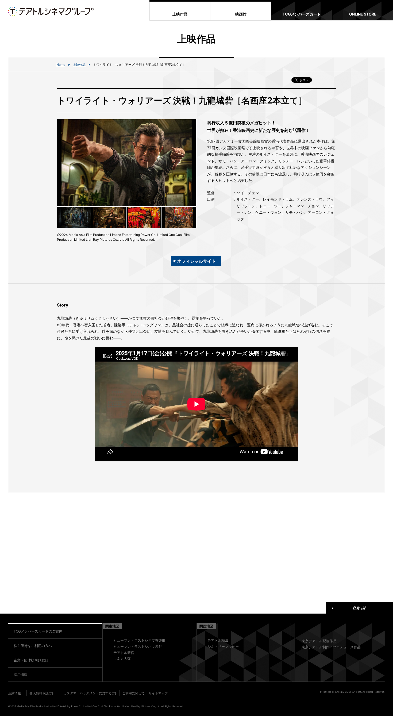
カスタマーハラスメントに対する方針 (91, 693)
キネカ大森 (122, 658)
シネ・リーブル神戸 (223, 646)
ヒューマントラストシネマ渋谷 (137, 646)
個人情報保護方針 (42, 693)
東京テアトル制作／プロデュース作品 (331, 647)
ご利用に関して (133, 693)
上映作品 (79, 65)
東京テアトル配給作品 (319, 641)
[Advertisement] (127, 546)
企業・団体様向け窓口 (31, 660)
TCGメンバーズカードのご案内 (38, 631)
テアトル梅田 (217, 640)
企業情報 (14, 693)
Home (60, 65)
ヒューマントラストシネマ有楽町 (139, 640)
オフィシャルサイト (196, 261)
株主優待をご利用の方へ (33, 646)
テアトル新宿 (123, 652)
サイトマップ (158, 693)
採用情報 (21, 674)
